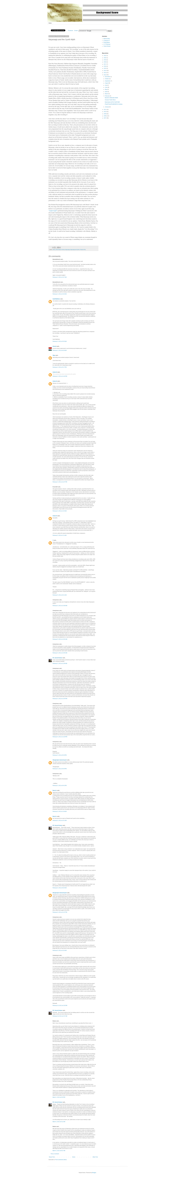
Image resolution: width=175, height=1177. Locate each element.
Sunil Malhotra (56, 299)
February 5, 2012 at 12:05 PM (60, 698)
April (106, 91)
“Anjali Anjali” (52, 210)
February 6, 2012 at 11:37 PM (60, 912)
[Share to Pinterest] (60, 247)
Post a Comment (55, 1153)
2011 (105, 109)
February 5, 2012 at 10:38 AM (60, 605)
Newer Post (52, 1157)
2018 (105, 62)
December (107, 76)
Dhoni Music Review (60, 249)
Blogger (94, 1172)
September (108, 81)
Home (50, 23)
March (106, 93)
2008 (105, 116)
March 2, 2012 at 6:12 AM (59, 1121)
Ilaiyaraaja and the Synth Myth (112, 102)
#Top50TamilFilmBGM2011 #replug (113, 104)
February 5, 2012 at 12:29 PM (60, 736)
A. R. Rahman (106, 44)
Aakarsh (55, 372)
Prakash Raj (82, 249)
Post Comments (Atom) (61, 1159)
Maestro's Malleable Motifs (111, 97)
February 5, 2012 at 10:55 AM (60, 653)
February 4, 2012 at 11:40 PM (60, 376)
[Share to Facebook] (58, 247)
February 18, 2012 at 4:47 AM (60, 1016)
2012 (105, 74)
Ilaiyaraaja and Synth (74, 249)
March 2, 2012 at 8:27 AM (59, 1150)
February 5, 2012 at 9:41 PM (60, 785)
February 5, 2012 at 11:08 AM (60, 663)
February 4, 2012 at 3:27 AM (60, 277)
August (107, 83)
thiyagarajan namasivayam (60, 760)
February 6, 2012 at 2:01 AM (60, 820)
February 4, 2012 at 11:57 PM (60, 482)
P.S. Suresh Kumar (57, 657)
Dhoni (54, 249)
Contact (76, 30)
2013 (105, 72)
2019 (105, 60)
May (106, 89)
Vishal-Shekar (106, 46)
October (107, 78)
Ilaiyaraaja (67, 249)
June (106, 87)
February (107, 96)
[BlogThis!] (55, 247)
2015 (105, 68)
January (107, 107)
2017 (105, 64)
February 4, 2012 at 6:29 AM (60, 350)
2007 (105, 118)
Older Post (95, 1157)
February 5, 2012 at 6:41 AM (60, 595)
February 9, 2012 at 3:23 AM (60, 950)
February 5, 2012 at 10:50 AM (60, 639)
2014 (105, 70)
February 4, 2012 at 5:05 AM (60, 341)
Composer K (106, 40)
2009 (105, 113)
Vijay (54, 355)
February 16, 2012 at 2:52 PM (60, 1005)
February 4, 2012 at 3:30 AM (60, 294)
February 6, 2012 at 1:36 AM (60, 811)
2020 (105, 57)
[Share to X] (56, 247)
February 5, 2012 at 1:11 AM (59, 535)
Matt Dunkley (106, 38)
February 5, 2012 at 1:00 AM (60, 511)
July (106, 85)
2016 (105, 66)
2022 (105, 55)
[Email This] (53, 247)
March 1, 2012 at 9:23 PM (59, 1097)
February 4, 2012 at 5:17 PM (60, 367)
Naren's (55, 790)
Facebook (70, 30)
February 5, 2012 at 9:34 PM (60, 755)
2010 (105, 111)
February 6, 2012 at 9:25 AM (60, 887)
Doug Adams (106, 42)
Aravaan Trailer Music (110, 99)
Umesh (55, 346)
